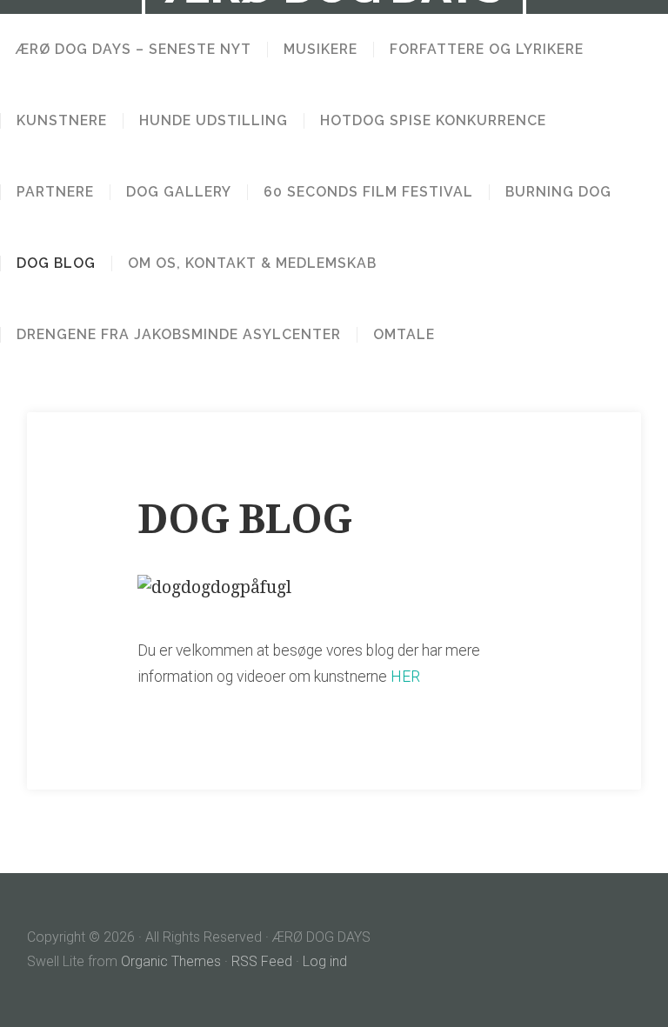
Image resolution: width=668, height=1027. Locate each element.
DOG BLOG (56, 263)
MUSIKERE (320, 49)
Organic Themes (171, 961)
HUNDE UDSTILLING (213, 121)
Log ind (325, 961)
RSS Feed (261, 961)
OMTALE (404, 335)
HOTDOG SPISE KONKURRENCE (433, 121)
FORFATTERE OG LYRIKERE (487, 49)
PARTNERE (55, 192)
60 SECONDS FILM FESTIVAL (368, 192)
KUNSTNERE (62, 121)
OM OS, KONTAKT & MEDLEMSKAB (252, 263)
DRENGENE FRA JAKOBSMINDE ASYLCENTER (179, 335)
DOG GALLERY (178, 192)
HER (405, 676)
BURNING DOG (558, 192)
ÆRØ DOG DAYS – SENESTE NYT (133, 49)
